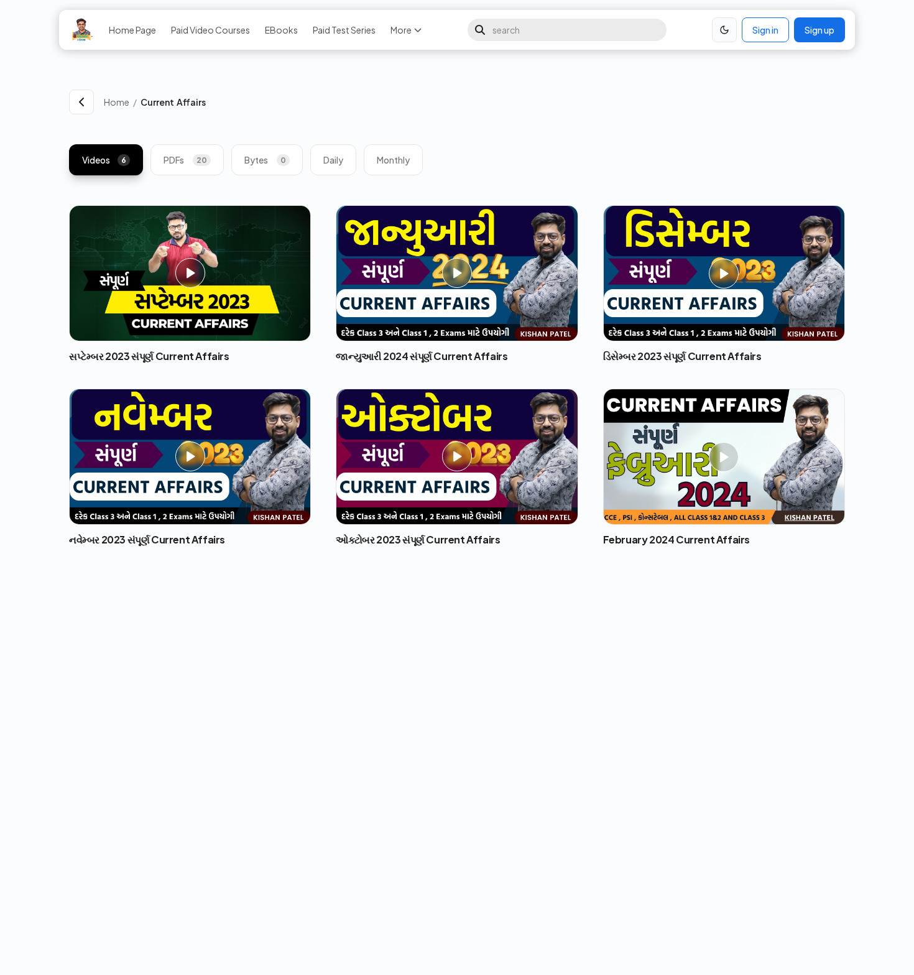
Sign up (819, 29)
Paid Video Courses (210, 29)
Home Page (132, 29)
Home (116, 102)
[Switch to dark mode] (724, 29)
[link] (493, 102)
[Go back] (81, 102)
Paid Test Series (344, 29)
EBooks (281, 29)
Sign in (765, 29)
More (401, 29)
